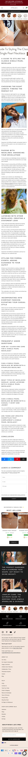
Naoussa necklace (9, 183)
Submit (14, 498)
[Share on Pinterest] (17, 459)
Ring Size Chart (5, 700)
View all (14, 542)
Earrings (3, 719)
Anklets (3, 716)
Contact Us (4, 685)
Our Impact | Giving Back (7, 662)
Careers (3, 674)
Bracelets (4, 714)
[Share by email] (23, 459)
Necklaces (4, 709)
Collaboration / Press (6, 669)
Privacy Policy (4, 472)
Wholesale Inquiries (6, 671)
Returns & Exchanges (6, 692)
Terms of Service (13, 472)
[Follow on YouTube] (11, 632)
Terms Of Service (5, 695)
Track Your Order (5, 688)
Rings (3, 711)
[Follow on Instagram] (3, 632)
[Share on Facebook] (4, 459)
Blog (3, 676)
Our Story (4, 659)
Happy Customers (6, 664)
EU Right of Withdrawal (7, 702)
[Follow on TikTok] (15, 632)
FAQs (3, 683)
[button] (24, 11)
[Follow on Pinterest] (7, 632)
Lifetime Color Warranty (7, 667)
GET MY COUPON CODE (14, 739)
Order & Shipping (6, 690)
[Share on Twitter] (11, 459)
